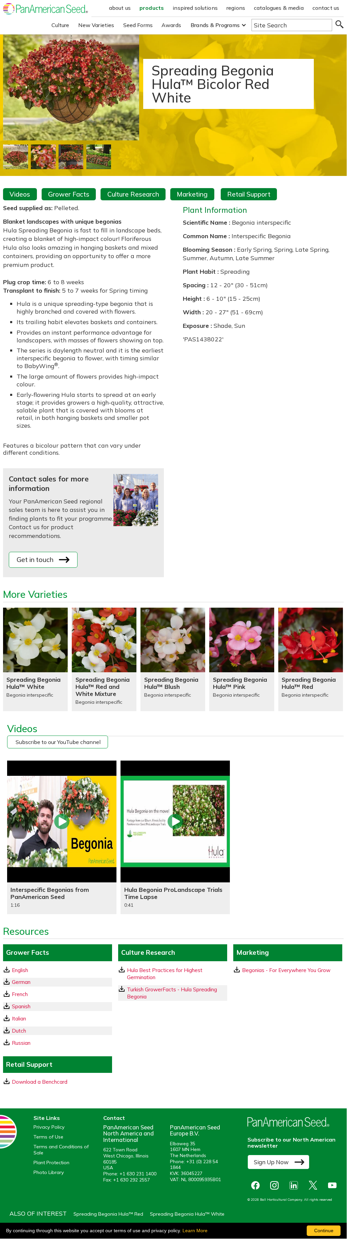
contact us (326, 7)
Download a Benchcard (39, 1082)
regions (235, 7)
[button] (218, 25)
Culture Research (133, 194)
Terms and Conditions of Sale (61, 1149)
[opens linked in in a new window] (295, 1185)
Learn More (195, 1230)
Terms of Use (48, 1137)
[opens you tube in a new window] (334, 1185)
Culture (60, 25)
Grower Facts (68, 194)
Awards (171, 25)
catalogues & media (279, 7)
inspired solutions (195, 7)
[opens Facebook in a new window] (256, 1185)
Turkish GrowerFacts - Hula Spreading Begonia (172, 993)
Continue (323, 1230)
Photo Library (49, 1172)
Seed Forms (138, 25)
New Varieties (96, 25)
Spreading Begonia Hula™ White (187, 1214)
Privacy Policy (49, 1127)
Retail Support (248, 194)
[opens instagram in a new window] (276, 1185)
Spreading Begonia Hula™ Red (108, 1214)
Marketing (192, 194)
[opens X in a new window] (314, 1185)
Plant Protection (51, 1163)
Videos (19, 194)
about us (120, 7)
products (151, 7)
